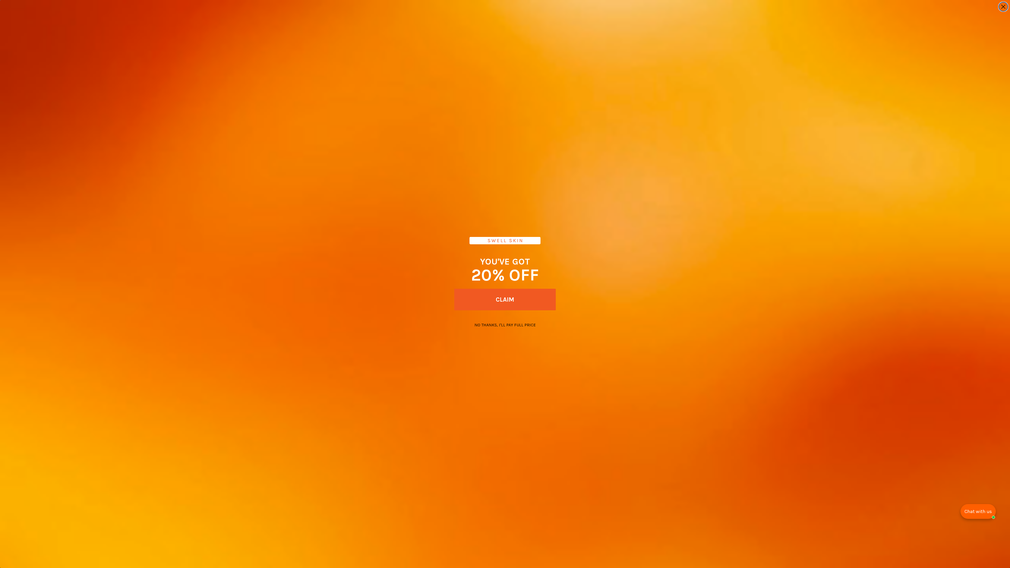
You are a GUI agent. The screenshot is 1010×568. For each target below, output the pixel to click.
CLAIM (505, 299)
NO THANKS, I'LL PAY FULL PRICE (505, 324)
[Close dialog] (1003, 6)
